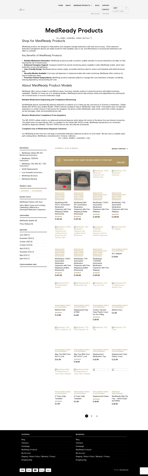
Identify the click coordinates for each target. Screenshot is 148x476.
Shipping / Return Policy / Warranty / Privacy (38, 456)
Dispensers (25, 191)
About (68, 5)
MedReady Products (82, 5)
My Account (95, 14)
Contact (105, 9)
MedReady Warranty (29, 179)
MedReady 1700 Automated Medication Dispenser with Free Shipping (120, 207)
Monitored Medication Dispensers (60, 198)
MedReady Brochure (30, 176)
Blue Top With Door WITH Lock (63, 355)
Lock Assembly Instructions (32, 172)
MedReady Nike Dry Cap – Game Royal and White (120, 398)
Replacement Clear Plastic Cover (119, 355)
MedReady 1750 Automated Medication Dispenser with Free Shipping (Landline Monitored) (82, 264)
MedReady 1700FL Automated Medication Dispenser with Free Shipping (101, 207)
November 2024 (26, 238)
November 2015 (26, 252)
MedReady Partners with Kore (31, 202)
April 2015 (23, 259)
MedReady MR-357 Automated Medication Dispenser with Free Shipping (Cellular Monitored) (82, 208)
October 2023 (25, 242)
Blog (97, 5)
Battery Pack (60, 310)
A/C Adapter (117, 254)
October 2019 (25, 245)
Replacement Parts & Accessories (120, 250)
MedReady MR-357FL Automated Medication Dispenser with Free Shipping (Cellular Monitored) (63, 208)
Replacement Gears (101, 396)
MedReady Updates (27, 220)
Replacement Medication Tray (99, 355)
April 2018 (23, 248)
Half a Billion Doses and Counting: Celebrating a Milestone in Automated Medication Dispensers (33, 207)
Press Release (25, 224)
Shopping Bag (26, 460)
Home (60, 5)
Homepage (25, 446)
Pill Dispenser (37, 191)
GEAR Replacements (30, 169)
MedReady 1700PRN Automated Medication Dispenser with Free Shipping (101, 264)
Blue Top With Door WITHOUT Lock (82, 355)
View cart (121, 162)
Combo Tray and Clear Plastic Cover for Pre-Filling (100, 312)
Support (105, 5)
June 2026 (23, 235)
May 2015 (23, 255)
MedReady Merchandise (117, 392)
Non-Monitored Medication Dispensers (100, 197)
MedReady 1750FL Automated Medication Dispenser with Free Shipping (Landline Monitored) (63, 264)
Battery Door (117, 310)
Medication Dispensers (60, 194)
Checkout (105, 14)
